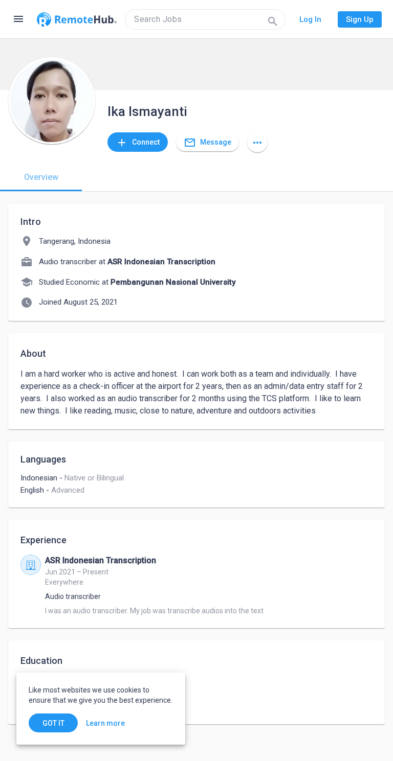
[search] (205, 19)
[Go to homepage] (77, 19)
